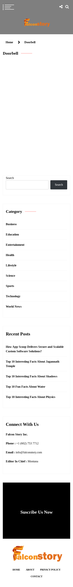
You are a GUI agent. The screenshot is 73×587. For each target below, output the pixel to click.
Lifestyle (11, 265)
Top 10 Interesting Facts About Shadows (31, 376)
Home (16, 569)
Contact (36, 576)
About (30, 569)
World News (14, 306)
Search (10, 178)
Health (10, 255)
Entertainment (15, 244)
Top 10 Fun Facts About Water (25, 386)
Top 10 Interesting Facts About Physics (30, 397)
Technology (35, 138)
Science (10, 275)
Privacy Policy (50, 569)
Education (12, 234)
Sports (10, 286)
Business (11, 224)
